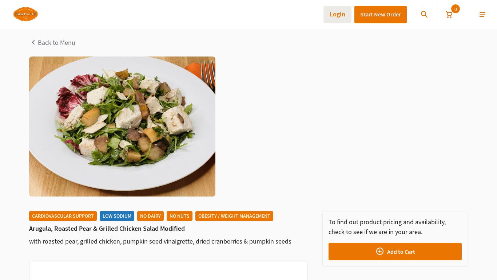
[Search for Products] (424, 14)
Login (337, 14)
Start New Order (380, 14)
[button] (453, 14)
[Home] (25, 14)
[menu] (482, 14)
